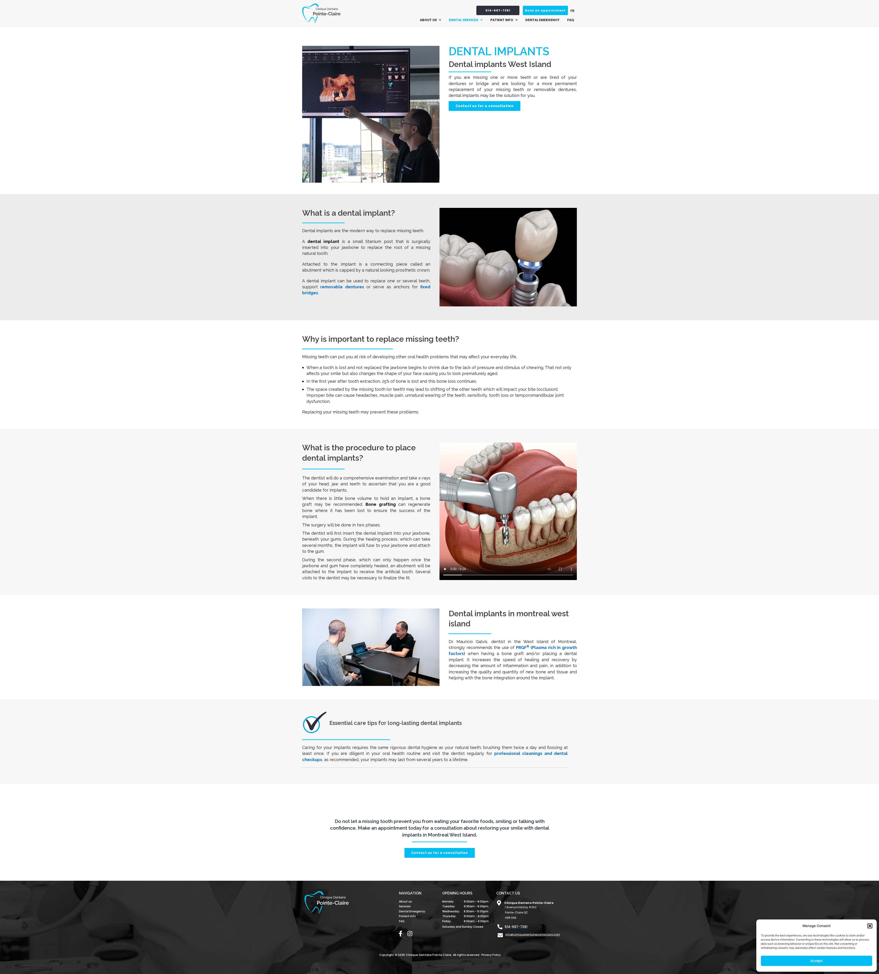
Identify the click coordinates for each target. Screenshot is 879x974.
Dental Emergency (542, 20)
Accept (816, 960)
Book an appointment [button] (545, 10)
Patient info (501, 20)
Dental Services (463, 20)
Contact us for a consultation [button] (484, 106)
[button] (870, 926)
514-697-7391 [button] (498, 10)
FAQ (570, 20)
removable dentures (342, 286)
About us (428, 20)
